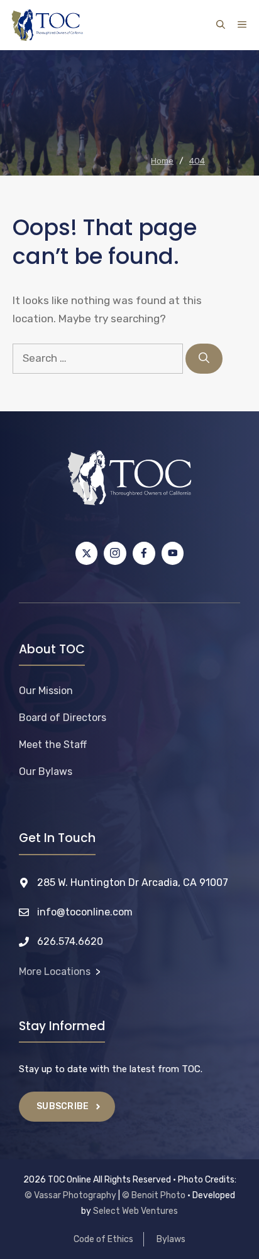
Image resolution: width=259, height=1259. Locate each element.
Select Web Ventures (135, 1211)
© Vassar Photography (70, 1195)
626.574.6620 (70, 941)
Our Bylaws (45, 771)
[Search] (204, 359)
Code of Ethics (103, 1239)
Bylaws (171, 1239)
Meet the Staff (53, 745)
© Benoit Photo (153, 1195)
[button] (220, 25)
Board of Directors (62, 718)
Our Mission (46, 691)
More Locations (55, 971)
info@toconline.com (85, 912)
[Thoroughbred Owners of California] (47, 25)
